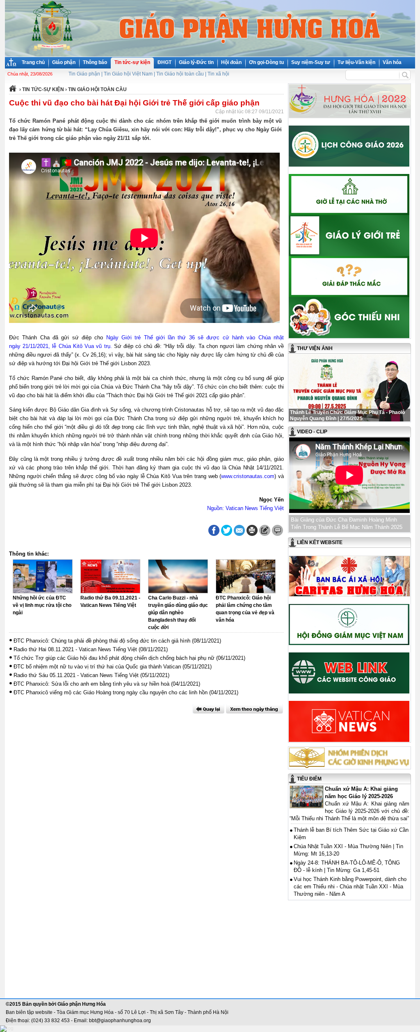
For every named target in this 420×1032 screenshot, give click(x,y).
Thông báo (95, 62)
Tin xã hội (218, 74)
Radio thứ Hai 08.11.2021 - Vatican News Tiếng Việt (75, 649)
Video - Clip (312, 432)
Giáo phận (63, 62)
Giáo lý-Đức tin (196, 62)
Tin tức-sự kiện (132, 62)
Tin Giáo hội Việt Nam (128, 74)
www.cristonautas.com (247, 476)
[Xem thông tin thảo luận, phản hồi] (277, 530)
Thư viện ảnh (315, 348)
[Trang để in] (252, 534)
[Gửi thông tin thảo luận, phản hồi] (264, 530)
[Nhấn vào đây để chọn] (254, 709)
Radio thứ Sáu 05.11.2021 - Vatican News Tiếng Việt (76, 675)
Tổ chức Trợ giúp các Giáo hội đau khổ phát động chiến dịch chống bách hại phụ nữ (114, 658)
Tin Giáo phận (84, 74)
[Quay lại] (208, 709)
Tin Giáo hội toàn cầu (180, 74)
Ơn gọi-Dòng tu (266, 62)
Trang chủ (33, 62)
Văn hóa (392, 62)
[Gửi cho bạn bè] (239, 530)
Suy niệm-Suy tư (310, 62)
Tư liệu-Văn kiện (356, 62)
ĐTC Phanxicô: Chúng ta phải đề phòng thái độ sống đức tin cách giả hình (102, 641)
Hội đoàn (231, 62)
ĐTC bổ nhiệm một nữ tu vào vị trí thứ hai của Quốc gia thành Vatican (97, 667)
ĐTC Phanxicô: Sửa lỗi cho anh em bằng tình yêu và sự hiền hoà (91, 684)
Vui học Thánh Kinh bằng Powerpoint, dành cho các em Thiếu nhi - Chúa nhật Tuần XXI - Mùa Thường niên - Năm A (350, 886)
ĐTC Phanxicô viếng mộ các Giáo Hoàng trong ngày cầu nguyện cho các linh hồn (111, 692)
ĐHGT (164, 62)
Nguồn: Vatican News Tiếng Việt (245, 508)
